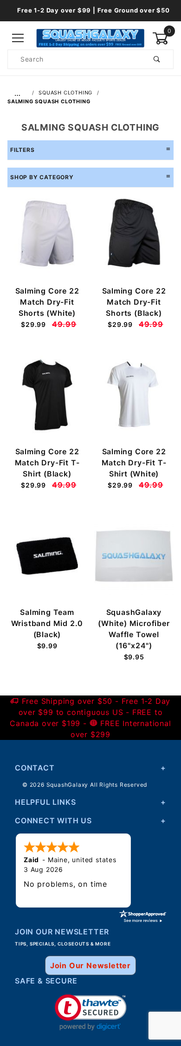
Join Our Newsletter (90, 965)
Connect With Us (53, 820)
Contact (35, 767)
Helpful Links (45, 802)
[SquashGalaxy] (90, 38)
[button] (90, 1012)
